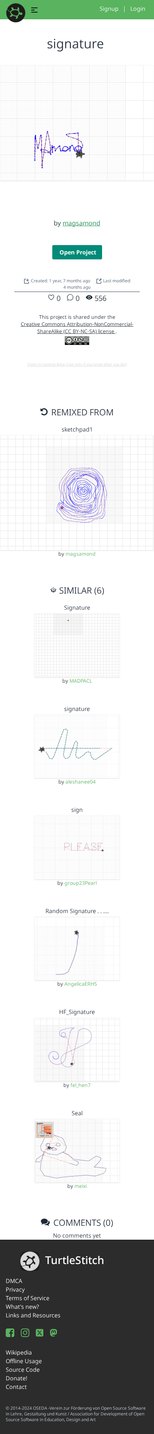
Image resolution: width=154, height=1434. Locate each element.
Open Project (77, 252)
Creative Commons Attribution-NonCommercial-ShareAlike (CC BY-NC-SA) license (77, 328)
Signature (77, 607)
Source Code (23, 1370)
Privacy (15, 1289)
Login (137, 9)
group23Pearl (80, 882)
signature (77, 709)
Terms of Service (27, 1298)
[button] (34, 11)
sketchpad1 (77, 429)
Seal (77, 1113)
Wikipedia (19, 1352)
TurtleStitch (74, 1260)
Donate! (16, 1378)
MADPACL (80, 680)
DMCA (14, 1281)
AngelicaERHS (80, 983)
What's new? (22, 1307)
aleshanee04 (81, 781)
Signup (109, 9)
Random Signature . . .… (77, 911)
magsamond (81, 223)
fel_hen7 (81, 1085)
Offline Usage (24, 1361)
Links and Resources (33, 1315)
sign (77, 810)
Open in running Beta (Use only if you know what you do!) (77, 364)
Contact (16, 1387)
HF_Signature (77, 1012)
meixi (80, 1185)
